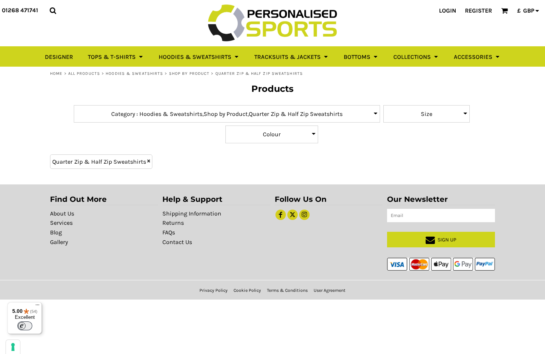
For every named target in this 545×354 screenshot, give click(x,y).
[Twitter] (292, 215)
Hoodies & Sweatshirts (134, 73)
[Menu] (37, 306)
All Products (84, 73)
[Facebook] (280, 215)
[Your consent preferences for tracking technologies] (13, 347)
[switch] (24, 325)
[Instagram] (304, 215)
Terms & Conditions (287, 290)
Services (61, 222)
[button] (53, 10)
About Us (62, 213)
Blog (56, 232)
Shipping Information (191, 213)
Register (478, 10)
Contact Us (177, 242)
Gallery (59, 242)
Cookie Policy (247, 290)
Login (447, 10)
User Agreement (330, 290)
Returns (173, 222)
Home (56, 73)
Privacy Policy (213, 290)
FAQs (168, 232)
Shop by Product (189, 73)
